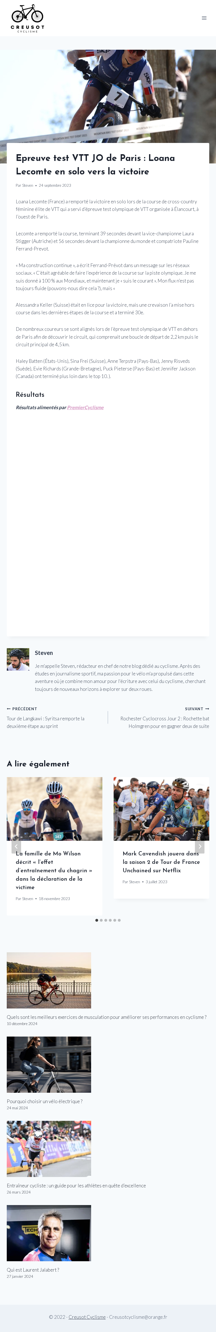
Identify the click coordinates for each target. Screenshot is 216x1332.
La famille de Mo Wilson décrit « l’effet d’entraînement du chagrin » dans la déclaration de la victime (54, 871)
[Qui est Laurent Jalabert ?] (108, 1233)
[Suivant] (199, 846)
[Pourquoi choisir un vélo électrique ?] (108, 1065)
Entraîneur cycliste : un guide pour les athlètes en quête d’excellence (76, 1185)
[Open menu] (204, 18)
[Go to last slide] (16, 846)
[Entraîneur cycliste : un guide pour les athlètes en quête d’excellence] (108, 1149)
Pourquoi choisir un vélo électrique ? (44, 1101)
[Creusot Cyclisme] (28, 18)
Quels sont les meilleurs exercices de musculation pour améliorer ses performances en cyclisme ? (106, 1017)
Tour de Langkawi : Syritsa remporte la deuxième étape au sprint (45, 718)
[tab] (96, 920)
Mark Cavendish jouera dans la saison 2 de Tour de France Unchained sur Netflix (161, 862)
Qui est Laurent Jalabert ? (33, 1270)
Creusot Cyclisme (87, 1317)
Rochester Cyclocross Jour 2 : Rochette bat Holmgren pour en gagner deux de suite (164, 718)
